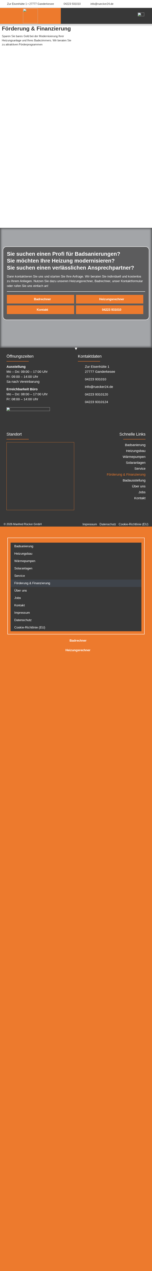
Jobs (142, 492)
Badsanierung (135, 445)
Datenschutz (23, 620)
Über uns (139, 486)
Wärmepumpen (134, 457)
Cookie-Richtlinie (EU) (29, 627)
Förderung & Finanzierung (126, 474)
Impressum (22, 612)
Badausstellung (134, 480)
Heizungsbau (136, 451)
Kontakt (140, 498)
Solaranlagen (136, 463)
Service (140, 468)
